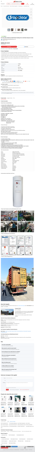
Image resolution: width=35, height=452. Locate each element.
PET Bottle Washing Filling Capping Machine (15, 426)
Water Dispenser (20, 6)
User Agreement (22, 449)
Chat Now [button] (26, 46)
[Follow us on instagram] (30, 446)
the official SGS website (21, 305)
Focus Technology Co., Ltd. (11, 449)
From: (5, 378)
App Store (3, 446)
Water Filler (16, 331)
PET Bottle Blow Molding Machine (13, 423)
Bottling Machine (20, 331)
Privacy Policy (30, 449)
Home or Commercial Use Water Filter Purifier (7, 426)
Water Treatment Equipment (14, 6)
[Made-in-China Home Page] (17, 1)
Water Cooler (7, 331)
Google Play (8, 446)
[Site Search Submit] (22, 4)
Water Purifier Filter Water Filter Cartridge (13, 424)
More (1, 444)
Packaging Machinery (4, 332)
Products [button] (8, 3)
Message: (4, 382)
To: (5, 380)
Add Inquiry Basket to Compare (17, 32)
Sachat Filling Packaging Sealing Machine (23, 423)
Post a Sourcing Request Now (24, 389)
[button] (1, 1)
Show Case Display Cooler (4, 423)
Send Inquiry (9, 46)
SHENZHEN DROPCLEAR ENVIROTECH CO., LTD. (9, 39)
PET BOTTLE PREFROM (29, 424)
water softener (28, 423)
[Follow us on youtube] (31, 446)
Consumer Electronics (6, 6)
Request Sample (15, 48)
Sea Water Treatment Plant (21, 426)
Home (1, 6)
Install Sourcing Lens (5, 447)
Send (7, 389)
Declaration (26, 449)
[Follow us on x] (29, 446)
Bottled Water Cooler (26, 6)
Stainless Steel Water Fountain (22, 424)
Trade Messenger (14, 446)
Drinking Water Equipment (27, 331)
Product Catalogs (12, 421)
